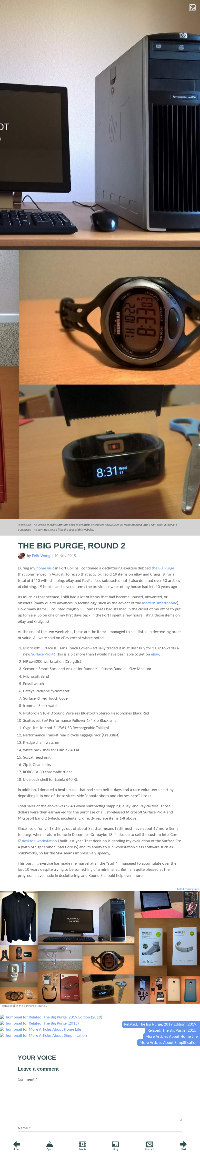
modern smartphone (159, 603)
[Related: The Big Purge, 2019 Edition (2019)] (51, 1017)
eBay (155, 654)
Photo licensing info (187, 889)
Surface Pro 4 (42, 654)
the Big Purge (163, 568)
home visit (45, 568)
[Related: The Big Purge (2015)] (39, 1023)
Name (24, 1128)
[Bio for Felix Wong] (21, 558)
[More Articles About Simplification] (43, 1036)
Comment (28, 1079)
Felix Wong (41, 556)
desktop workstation (39, 841)
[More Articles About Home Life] (40, 1029)
